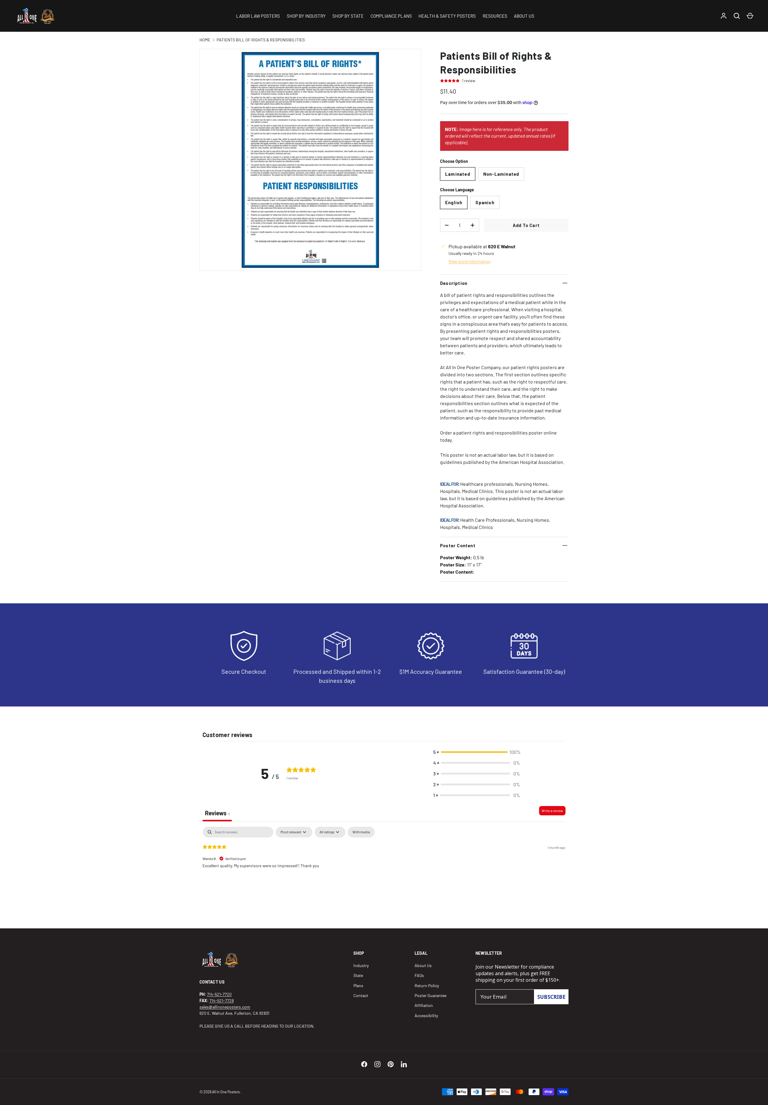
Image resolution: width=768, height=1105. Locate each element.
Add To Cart (526, 225)
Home (205, 39)
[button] (476, 752)
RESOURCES (495, 16)
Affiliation (424, 1005)
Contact (360, 995)
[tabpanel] (384, 865)
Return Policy (427, 985)
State (358, 975)
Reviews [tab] (217, 813)
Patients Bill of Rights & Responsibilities (261, 39)
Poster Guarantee (430, 995)
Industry (361, 965)
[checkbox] (361, 832)
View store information (469, 261)
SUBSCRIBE (551, 996)
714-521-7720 (219, 994)
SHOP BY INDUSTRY (306, 16)
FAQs (419, 975)
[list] (310, 160)
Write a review (552, 810)
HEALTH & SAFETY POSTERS (447, 16)
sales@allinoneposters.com (225, 1006)
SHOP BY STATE (348, 16)
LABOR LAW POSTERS (258, 16)
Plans (358, 985)
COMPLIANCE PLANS (391, 16)
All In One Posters (226, 1092)
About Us (423, 965)
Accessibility (426, 1015)
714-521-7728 (221, 1000)
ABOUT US (524, 16)
